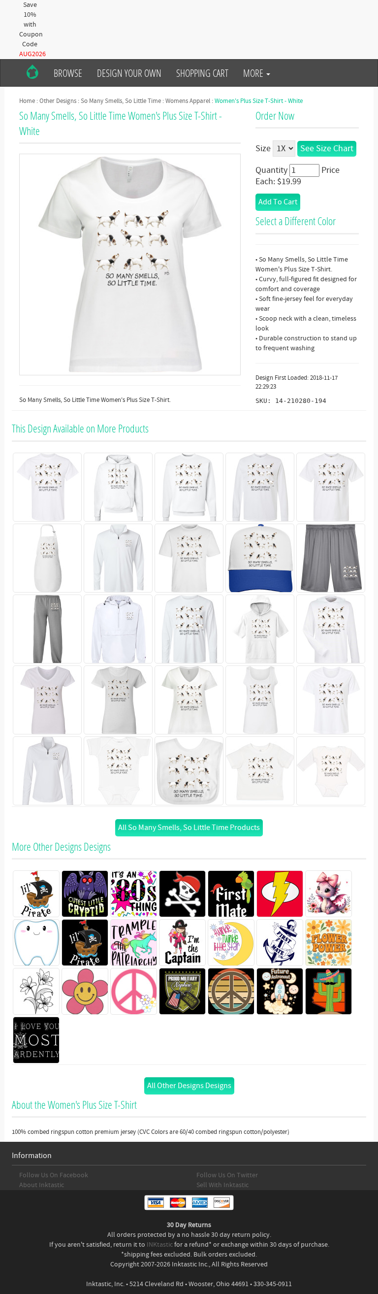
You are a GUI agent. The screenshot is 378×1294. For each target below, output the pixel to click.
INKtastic (160, 1244)
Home (27, 101)
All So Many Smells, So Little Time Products (189, 827)
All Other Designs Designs (189, 1086)
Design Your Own (129, 72)
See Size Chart (326, 148)
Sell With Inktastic (222, 1185)
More (254, 72)
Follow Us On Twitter (227, 1175)
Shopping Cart (202, 72)
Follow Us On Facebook (53, 1175)
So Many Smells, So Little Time (121, 101)
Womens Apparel (187, 101)
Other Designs (57, 101)
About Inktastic (41, 1185)
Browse (68, 72)
